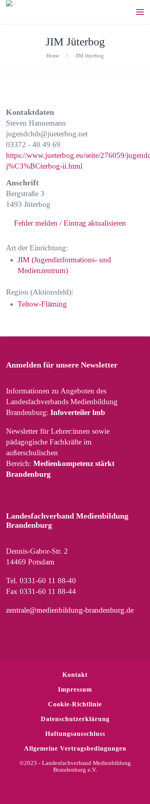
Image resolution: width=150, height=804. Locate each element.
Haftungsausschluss (75, 733)
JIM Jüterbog (75, 41)
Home (52, 56)
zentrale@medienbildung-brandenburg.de (70, 610)
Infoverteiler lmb (77, 412)
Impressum (75, 689)
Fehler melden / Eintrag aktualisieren (70, 223)
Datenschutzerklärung (75, 719)
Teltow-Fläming (42, 304)
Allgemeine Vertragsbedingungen (75, 748)
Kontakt (75, 674)
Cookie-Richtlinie (75, 704)
